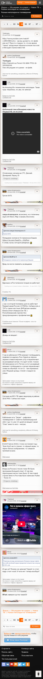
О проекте (6, 649)
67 (30, 24)
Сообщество (7, 97)
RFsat (9, 350)
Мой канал (6, 457)
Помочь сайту (7, 652)
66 (26, 24)
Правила (25, 652)
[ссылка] (17, 35)
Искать (37, 16)
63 (14, 24)
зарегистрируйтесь (23, 633)
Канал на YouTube (9, 96)
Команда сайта (28, 649)
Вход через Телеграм (19, 640)
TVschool (10, 168)
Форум (5, 611)
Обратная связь (8, 655)
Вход (20, 2)
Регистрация (30, 2)
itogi (9, 439)
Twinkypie (6, 33)
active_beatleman (13, 55)
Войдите (7, 633)
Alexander (10, 298)
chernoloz (10, 278)
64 (18, 24)
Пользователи (27, 655)
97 (37, 24)
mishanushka (11, 463)
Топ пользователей (9, 659)
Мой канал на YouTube (10, 488)
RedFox (9, 224)
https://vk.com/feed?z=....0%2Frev (16, 240)
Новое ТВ (35, 7)
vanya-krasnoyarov (14, 190)
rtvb (8, 82)
